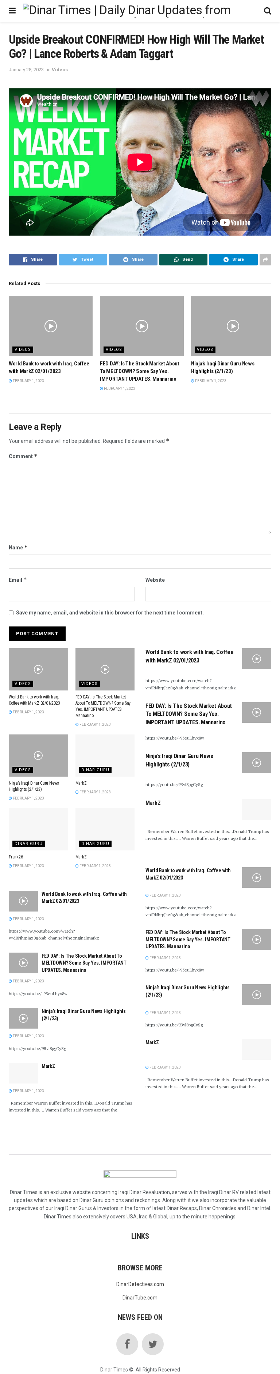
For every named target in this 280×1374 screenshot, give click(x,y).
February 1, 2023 (28, 381)
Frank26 (16, 857)
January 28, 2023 (26, 69)
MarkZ (81, 783)
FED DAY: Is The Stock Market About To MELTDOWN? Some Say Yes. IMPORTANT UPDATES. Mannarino (139, 371)
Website (155, 580)
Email (18, 579)
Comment (23, 456)
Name (18, 547)
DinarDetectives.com (140, 1284)
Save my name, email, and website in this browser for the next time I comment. (110, 613)
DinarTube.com (140, 1298)
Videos (60, 69)
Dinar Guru (95, 770)
